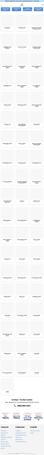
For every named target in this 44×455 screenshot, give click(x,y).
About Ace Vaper (4, 441)
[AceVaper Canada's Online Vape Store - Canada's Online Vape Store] (22, 5)
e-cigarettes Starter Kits (21, 433)
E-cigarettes (18, 430)
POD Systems (18, 437)
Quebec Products (19, 439)
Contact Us (3, 439)
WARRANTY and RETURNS (6, 437)
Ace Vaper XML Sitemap (6, 446)
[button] (1, 4)
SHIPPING (3, 435)
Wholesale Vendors (5, 444)
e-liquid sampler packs (35, 430)
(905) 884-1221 (23, 405)
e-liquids (32, 433)
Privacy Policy (4, 430)
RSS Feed (3, 448)
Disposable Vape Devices (21, 435)
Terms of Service (4, 433)
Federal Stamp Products (21, 441)
